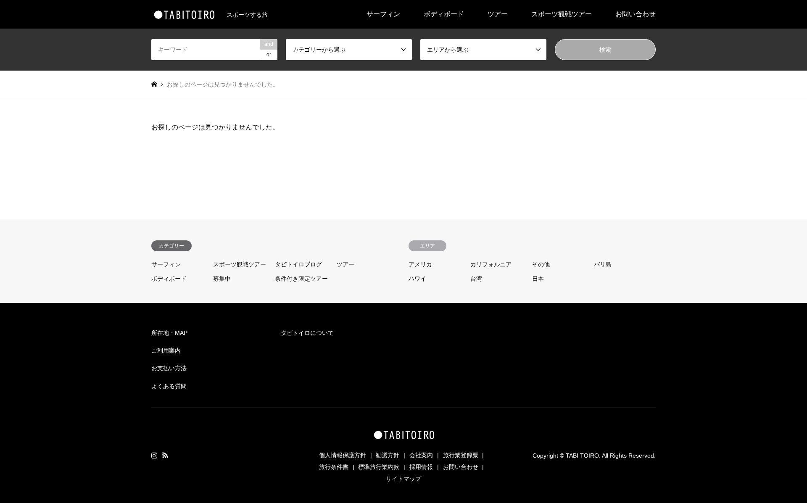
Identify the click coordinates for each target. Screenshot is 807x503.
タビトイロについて (307, 332)
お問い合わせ (635, 14)
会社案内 (421, 455)
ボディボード (444, 14)
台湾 (476, 278)
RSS (165, 455)
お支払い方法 (169, 368)
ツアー (498, 14)
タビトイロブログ (298, 264)
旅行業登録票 (460, 455)
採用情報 (421, 466)
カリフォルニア (491, 264)
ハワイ (417, 278)
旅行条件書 (333, 466)
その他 (541, 264)
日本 (538, 278)
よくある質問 (169, 386)
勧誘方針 (387, 455)
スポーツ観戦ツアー (561, 14)
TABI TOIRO (582, 455)
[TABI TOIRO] (183, 14)
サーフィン (383, 14)
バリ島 (603, 264)
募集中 (222, 278)
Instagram (154, 455)
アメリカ (420, 264)
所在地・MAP (169, 332)
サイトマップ (403, 478)
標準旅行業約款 (378, 466)
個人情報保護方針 (342, 455)
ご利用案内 (166, 350)
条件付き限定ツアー (301, 278)
